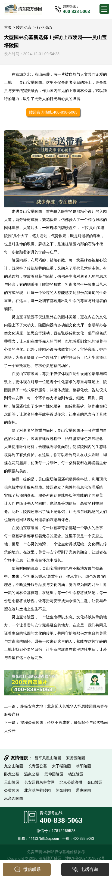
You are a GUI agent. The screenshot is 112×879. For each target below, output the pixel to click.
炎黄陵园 (11, 790)
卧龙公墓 (11, 774)
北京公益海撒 (71, 782)
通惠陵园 (83, 790)
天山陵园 (11, 782)
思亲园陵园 (13, 798)
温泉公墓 (31, 774)
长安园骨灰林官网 (39, 782)
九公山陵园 (13, 766)
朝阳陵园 (83, 766)
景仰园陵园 (53, 774)
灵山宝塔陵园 (30, 82)
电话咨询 (89, 869)
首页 (8, 27)
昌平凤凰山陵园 (48, 758)
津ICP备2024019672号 (85, 858)
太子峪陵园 (61, 766)
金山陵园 (94, 782)
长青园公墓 (37, 766)
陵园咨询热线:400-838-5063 (53, 112)
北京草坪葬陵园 (37, 790)
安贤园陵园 (75, 758)
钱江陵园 (75, 774)
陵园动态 (23, 27)
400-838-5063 (61, 820)
